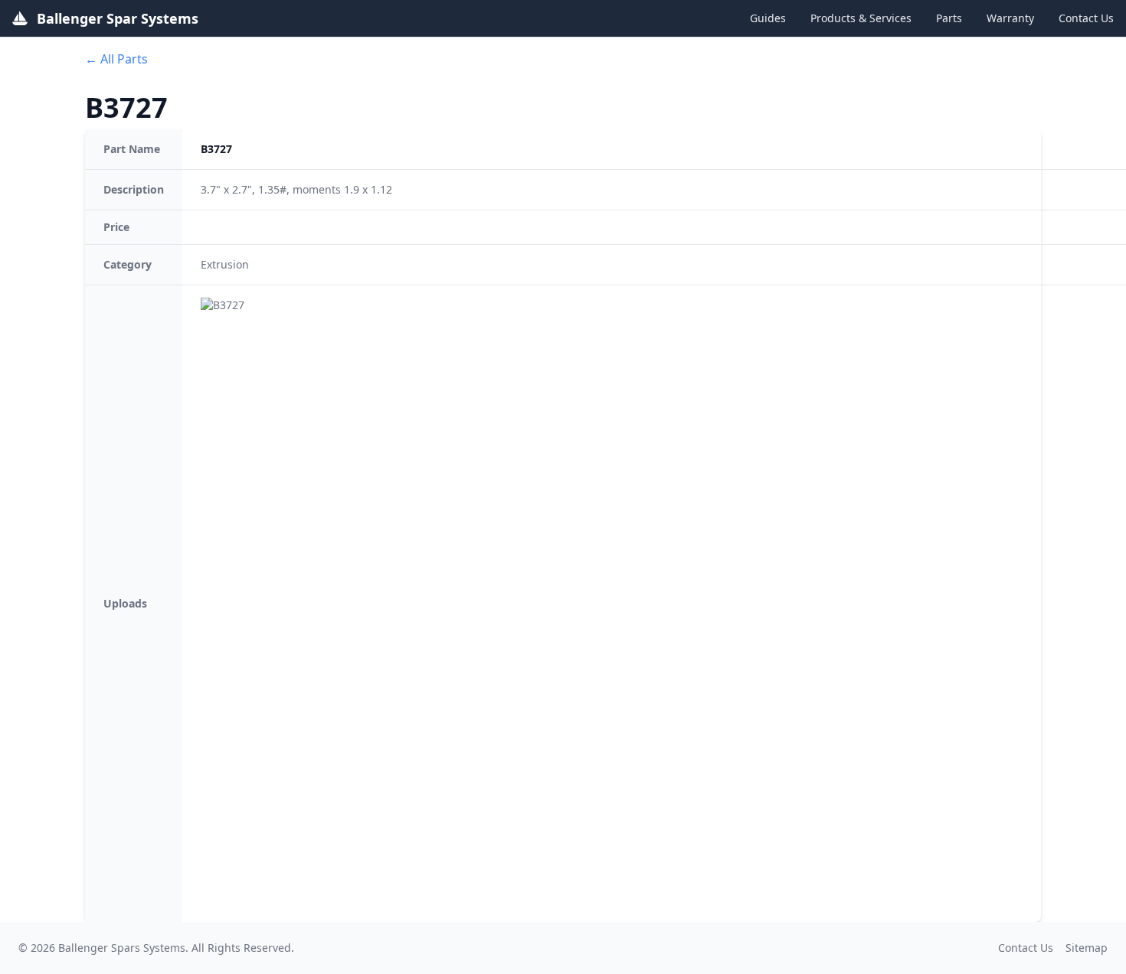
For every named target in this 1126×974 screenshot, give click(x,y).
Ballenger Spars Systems (121, 947)
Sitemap (1086, 947)
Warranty (1010, 18)
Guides (768, 18)
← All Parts (116, 58)
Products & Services (861, 18)
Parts (949, 18)
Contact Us (1086, 18)
